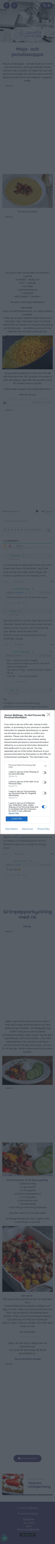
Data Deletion (12, 829)
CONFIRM (16, 819)
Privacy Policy (43, 829)
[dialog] (27, 772)
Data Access (27, 829)
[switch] (44, 772)
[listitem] (27, 766)
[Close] (49, 715)
